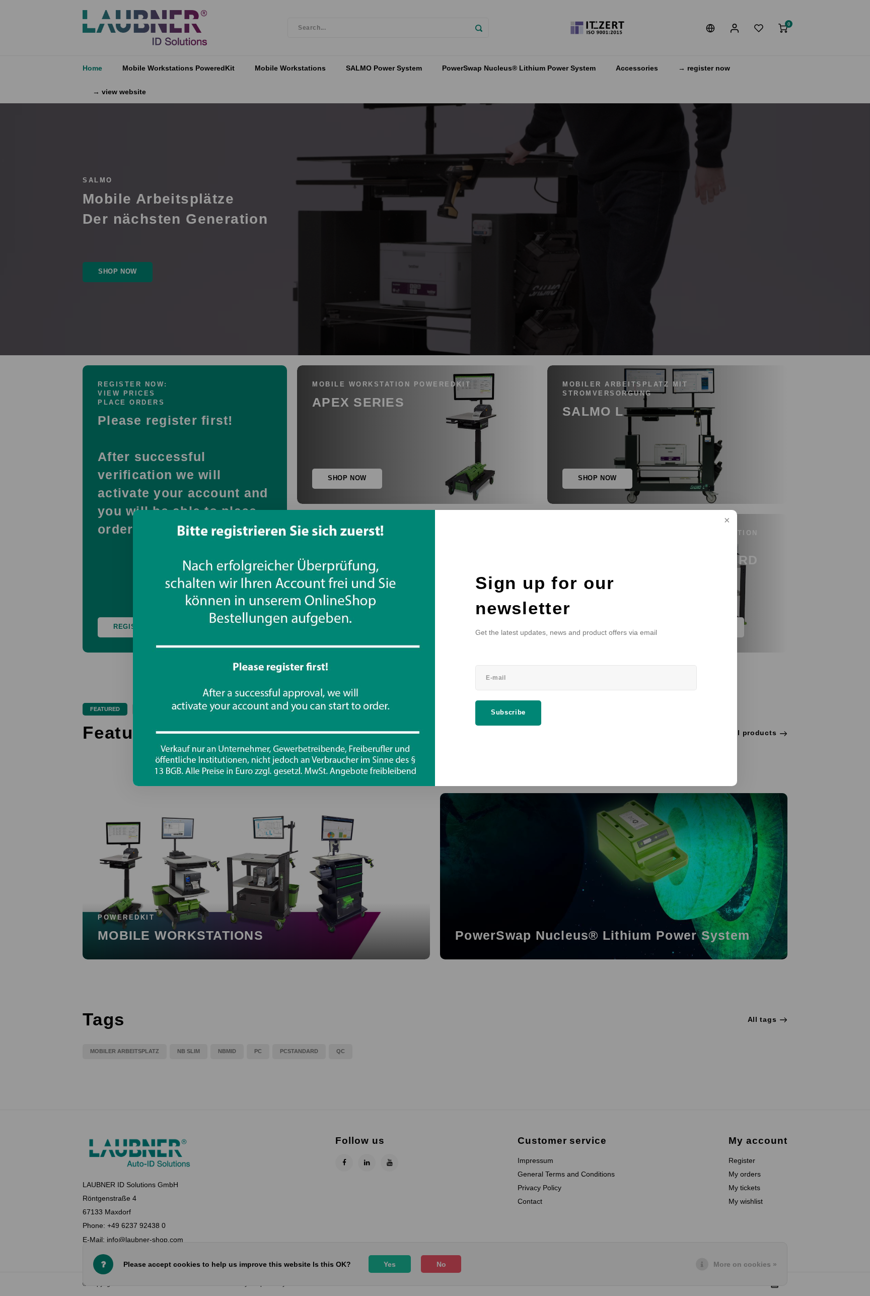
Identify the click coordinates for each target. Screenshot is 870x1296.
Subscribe (508, 712)
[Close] (726, 521)
